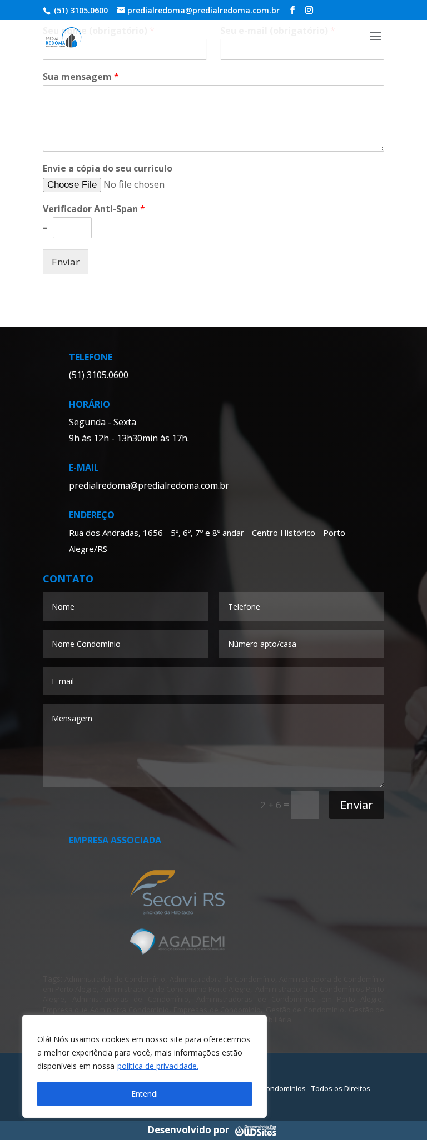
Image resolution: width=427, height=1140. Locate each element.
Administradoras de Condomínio (130, 999)
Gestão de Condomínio (305, 1010)
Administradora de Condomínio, (223, 979)
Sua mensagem (81, 77)
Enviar (66, 261)
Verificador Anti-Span (94, 209)
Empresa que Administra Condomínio (106, 1010)
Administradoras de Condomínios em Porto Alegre (289, 999)
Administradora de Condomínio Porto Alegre (175, 989)
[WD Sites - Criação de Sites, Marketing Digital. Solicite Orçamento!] (255, 1129)
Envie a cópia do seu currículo (107, 168)
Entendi (144, 1093)
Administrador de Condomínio (114, 979)
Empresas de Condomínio (217, 1010)
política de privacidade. (157, 1066)
